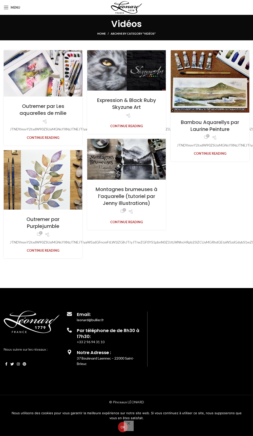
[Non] (129, 426)
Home (101, 33)
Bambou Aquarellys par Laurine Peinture (210, 126)
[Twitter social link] (12, 364)
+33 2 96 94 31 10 (91, 342)
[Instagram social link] (18, 364)
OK (123, 427)
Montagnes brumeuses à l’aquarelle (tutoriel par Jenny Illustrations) (126, 196)
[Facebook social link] (6, 364)
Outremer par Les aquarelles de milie (43, 110)
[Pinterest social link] (24, 364)
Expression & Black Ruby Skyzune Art (126, 104)
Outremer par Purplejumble (43, 223)
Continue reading (43, 137)
